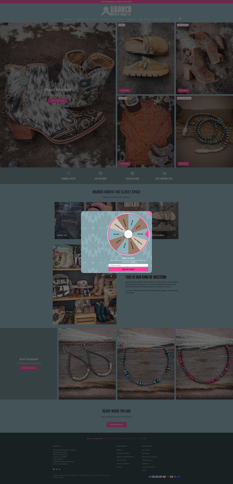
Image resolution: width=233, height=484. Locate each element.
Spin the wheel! (128, 269)
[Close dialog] (149, 213)
